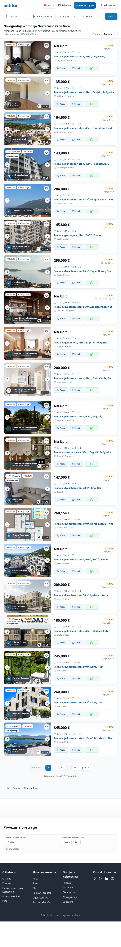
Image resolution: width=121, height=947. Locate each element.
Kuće (77, 842)
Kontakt (6, 883)
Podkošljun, (62, 168)
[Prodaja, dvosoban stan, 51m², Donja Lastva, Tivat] (27, 200)
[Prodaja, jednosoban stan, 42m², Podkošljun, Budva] (27, 164)
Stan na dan (69, 892)
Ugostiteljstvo (40, 897)
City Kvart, (61, 60)
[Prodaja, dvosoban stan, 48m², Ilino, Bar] (27, 488)
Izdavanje (68, 887)
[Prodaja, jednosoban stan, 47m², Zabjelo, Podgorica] (27, 93)
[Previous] (7, 57)
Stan (35, 883)
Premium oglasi (11, 896)
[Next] (47, 57)
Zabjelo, (60, 96)
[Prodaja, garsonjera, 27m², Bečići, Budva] (27, 236)
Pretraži (111, 16)
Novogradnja (70, 897)
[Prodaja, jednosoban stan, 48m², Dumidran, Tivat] (27, 128)
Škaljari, (60, 635)
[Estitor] (11, 5)
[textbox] (16, 16)
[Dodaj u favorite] (46, 45)
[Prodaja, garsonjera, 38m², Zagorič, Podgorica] (27, 343)
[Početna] (8, 788)
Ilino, (59, 492)
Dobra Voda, (62, 382)
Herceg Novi (68, 275)
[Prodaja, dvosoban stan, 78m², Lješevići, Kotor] (27, 596)
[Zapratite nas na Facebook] (95, 878)
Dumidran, (61, 132)
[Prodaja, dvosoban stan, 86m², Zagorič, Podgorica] (27, 307)
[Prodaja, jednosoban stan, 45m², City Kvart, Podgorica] (27, 57)
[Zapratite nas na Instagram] (101, 878)
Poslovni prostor (42, 893)
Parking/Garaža (41, 902)
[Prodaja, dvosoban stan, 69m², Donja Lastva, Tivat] (27, 524)
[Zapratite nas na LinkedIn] (106, 878)
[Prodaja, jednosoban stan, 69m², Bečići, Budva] (27, 560)
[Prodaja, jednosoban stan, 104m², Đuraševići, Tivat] (27, 739)
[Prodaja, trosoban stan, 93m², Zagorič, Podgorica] (27, 453)
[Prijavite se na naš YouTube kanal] (112, 878)
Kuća (35, 878)
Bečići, (59, 239)
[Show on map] (39, 106)
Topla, (59, 275)
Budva (71, 168)
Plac (35, 888)
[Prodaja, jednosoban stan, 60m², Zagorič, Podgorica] (27, 417)
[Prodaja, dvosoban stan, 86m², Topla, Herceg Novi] (27, 271)
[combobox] (16, 16)
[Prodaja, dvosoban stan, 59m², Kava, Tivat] (27, 667)
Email (77, 68)
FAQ (4, 901)
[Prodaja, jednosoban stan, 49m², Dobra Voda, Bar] (27, 379)
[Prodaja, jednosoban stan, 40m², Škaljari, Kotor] (27, 631)
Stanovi (67, 842)
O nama (6, 878)
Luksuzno (68, 902)
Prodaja (17, 788)
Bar (70, 382)
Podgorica (71, 60)
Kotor (67, 599)
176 (74, 768)
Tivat (69, 132)
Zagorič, (60, 311)
